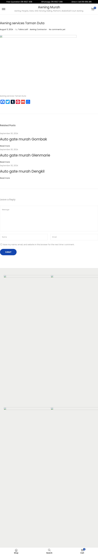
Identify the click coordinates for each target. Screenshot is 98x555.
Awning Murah (49, 7)
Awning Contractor (38, 29)
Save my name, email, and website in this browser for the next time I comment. (38, 244)
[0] (92, 9)
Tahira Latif (23, 29)
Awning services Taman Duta (22, 23)
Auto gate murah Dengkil (22, 171)
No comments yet (57, 29)
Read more (5, 146)
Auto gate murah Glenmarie (25, 155)
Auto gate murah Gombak (23, 139)
